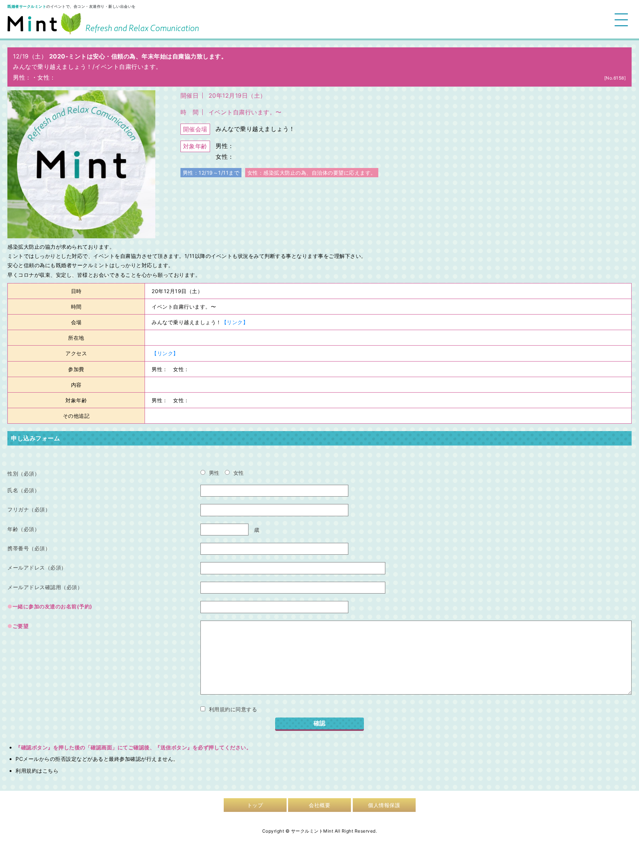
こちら (51, 770)
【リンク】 (235, 322)
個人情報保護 (384, 805)
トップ (255, 805)
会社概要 (319, 805)
